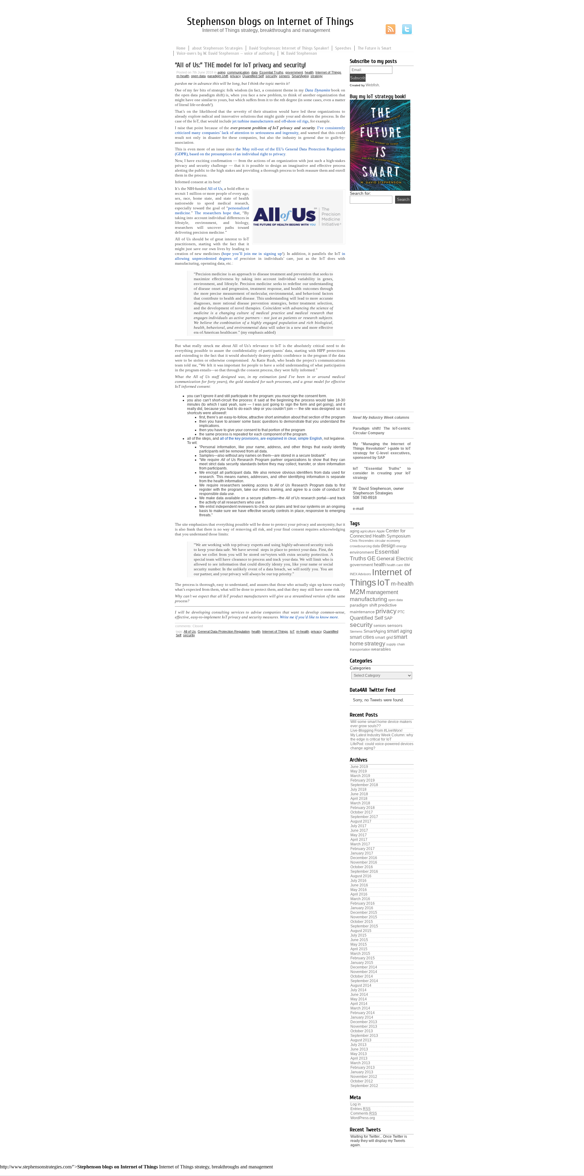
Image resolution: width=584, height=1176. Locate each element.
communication (238, 72)
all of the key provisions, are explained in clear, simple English (271, 438)
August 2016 (360, 876)
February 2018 (362, 808)
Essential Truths (271, 72)
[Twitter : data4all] (407, 29)
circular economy (387, 540)
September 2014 (364, 981)
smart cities (362, 637)
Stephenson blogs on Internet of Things (270, 21)
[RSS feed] (390, 29)
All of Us (214, 188)
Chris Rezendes (362, 540)
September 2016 (364, 871)
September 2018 (364, 785)
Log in (355, 1104)
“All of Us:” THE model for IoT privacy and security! (240, 65)
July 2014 (358, 990)
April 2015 (358, 949)
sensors (394, 625)
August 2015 (360, 931)
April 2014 (358, 1004)
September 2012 (364, 1086)
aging (221, 72)
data (254, 72)
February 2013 (362, 1067)
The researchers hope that (217, 213)
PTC (401, 612)
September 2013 (364, 1035)
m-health (182, 76)
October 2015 (361, 922)
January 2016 (361, 908)
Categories (360, 667)
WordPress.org (362, 1118)
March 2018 (360, 803)
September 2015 (364, 926)
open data (198, 76)
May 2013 (358, 1054)
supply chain (395, 644)
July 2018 (358, 789)
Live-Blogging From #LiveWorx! (376, 730)
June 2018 (359, 794)
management (382, 592)
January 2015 (361, 963)
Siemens (356, 631)
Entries (360, 1109)
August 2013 (360, 1040)
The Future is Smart (374, 48)
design (388, 545)
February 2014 (362, 1013)
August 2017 (360, 821)
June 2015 (359, 940)
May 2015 (358, 944)
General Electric (395, 559)
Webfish (372, 85)
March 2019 (360, 776)
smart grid (384, 637)
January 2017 (361, 853)
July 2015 (358, 935)
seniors (284, 76)
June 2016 (359, 885)
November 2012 (363, 1077)
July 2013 (358, 1045)
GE (371, 558)
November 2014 (363, 972)
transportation (360, 649)
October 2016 (361, 867)
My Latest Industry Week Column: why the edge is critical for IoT (381, 737)
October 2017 (361, 812)
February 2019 (362, 780)
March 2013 (360, 1063)
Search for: (360, 193)
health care (395, 565)
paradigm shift (217, 76)
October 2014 (361, 976)
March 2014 (360, 1008)
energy (401, 546)
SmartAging (300, 76)
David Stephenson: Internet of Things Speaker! (289, 48)
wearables (381, 649)
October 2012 (361, 1081)
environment (362, 552)
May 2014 (358, 999)
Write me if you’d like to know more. (309, 617)
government (294, 72)
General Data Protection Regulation (224, 631)
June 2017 (359, 830)
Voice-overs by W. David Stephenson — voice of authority (226, 53)
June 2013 (359, 1049)
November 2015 (363, 917)
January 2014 (361, 1017)
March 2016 (360, 899)
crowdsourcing (361, 546)
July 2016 (358, 881)
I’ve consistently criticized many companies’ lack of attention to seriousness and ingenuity (260, 130)
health (309, 72)
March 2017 (360, 844)
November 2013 (363, 1026)
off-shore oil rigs (294, 121)
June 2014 (359, 994)
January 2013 (361, 1072)
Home (181, 48)
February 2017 (362, 849)
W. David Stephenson (299, 53)
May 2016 (358, 890)
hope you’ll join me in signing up (252, 253)
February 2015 (362, 958)
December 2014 (363, 967)
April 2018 (358, 798)
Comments (363, 1113)
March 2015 (360, 953)
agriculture (368, 531)
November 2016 (363, 862)
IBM (407, 565)
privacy (235, 76)
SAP (388, 618)
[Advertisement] (382, 313)
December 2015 (363, 912)
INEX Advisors (360, 574)
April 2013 (358, 1058)
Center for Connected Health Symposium (380, 533)
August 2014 (360, 985)
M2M (357, 592)
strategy (317, 76)
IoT (292, 631)
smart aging (399, 631)
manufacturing (368, 599)
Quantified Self (253, 76)
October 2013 (361, 1031)
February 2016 (362, 903)
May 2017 (358, 835)
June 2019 (359, 767)
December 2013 (363, 1022)
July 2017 (358, 826)
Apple (381, 531)
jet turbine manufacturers (252, 121)
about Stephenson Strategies (217, 48)
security (271, 76)
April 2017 (358, 839)
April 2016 (358, 894)
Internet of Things (328, 72)
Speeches (343, 48)
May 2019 (358, 771)
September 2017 (364, 817)
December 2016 (363, 858)
